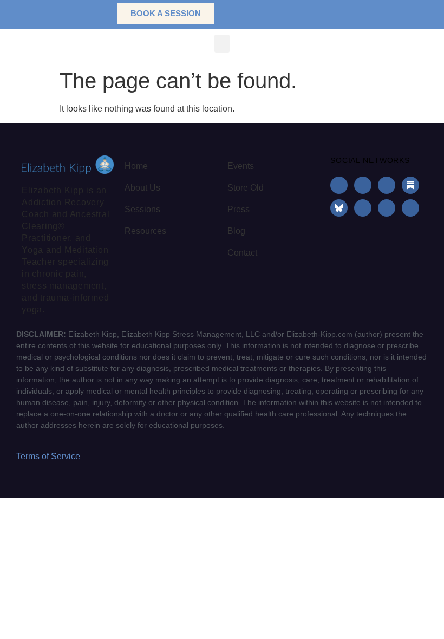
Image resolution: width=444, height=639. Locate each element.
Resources (145, 231)
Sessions (142, 209)
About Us (142, 187)
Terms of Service (48, 456)
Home (136, 166)
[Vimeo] (410, 208)
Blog (236, 231)
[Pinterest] (386, 208)
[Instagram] (362, 185)
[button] (92, 13)
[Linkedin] (386, 185)
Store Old (245, 187)
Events (240, 166)
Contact (242, 252)
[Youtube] (362, 208)
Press (238, 209)
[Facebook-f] (339, 185)
